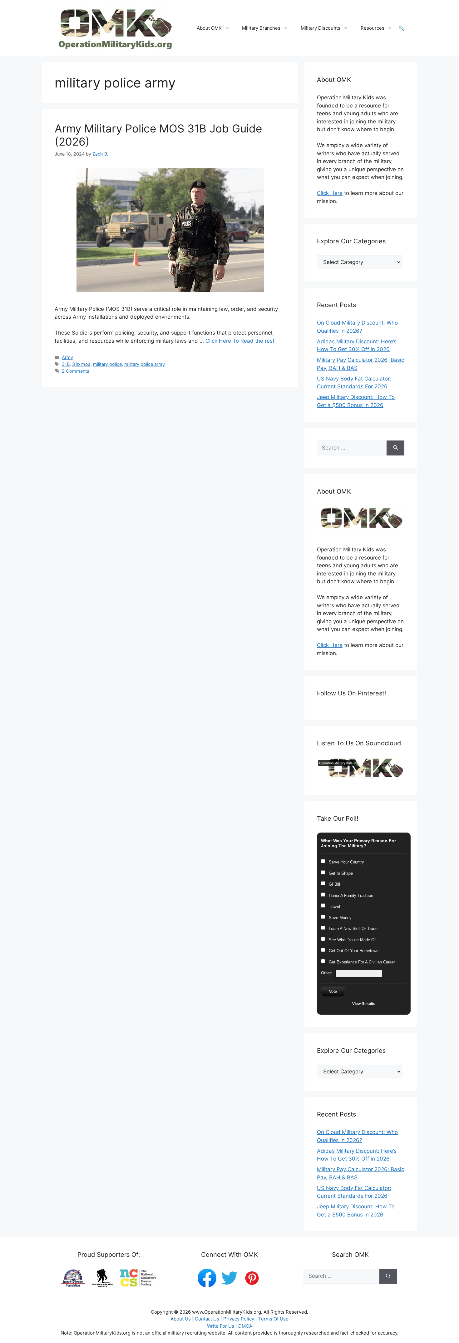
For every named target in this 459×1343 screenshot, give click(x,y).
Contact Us (207, 1319)
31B (66, 364)
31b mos (81, 364)
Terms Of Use (273, 1319)
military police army (144, 364)
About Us (180, 1319)
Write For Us (220, 1326)
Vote (333, 991)
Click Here (330, 193)
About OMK (209, 28)
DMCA (245, 1326)
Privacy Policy (238, 1319)
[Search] (395, 447)
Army (67, 357)
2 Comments (75, 371)
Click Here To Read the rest (239, 341)
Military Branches (261, 28)
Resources (372, 28)
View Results (363, 1004)
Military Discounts (320, 28)
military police (107, 364)
